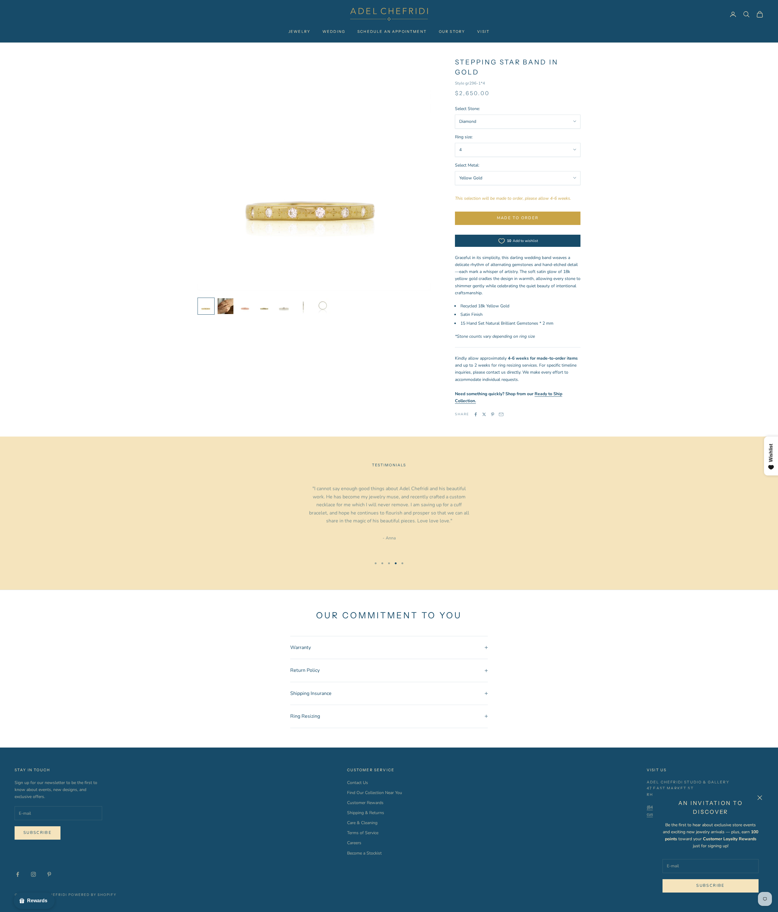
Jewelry (299, 31)
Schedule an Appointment (392, 31)
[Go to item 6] (303, 306)
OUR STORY (452, 31)
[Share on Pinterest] (492, 414)
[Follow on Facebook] (18, 874)
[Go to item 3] (244, 306)
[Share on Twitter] (484, 414)
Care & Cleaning (362, 823)
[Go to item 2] (225, 306)
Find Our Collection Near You (374, 793)
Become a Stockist (364, 853)
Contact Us (357, 783)
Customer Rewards (365, 803)
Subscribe (710, 885)
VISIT (483, 31)
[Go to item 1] (206, 306)
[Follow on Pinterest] (49, 874)
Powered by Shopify (92, 895)
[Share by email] (501, 414)
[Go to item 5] (283, 306)
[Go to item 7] (322, 306)
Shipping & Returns (365, 813)
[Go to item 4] (264, 306)
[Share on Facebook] (475, 414)
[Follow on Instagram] (33, 874)
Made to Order (518, 218)
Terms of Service (362, 833)
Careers (354, 843)
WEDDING (333, 31)
